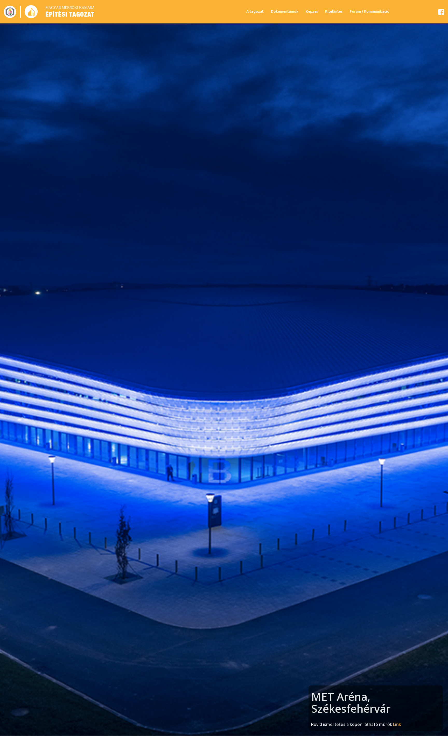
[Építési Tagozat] (10, 12)
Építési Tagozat (69, 14)
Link (397, 724)
